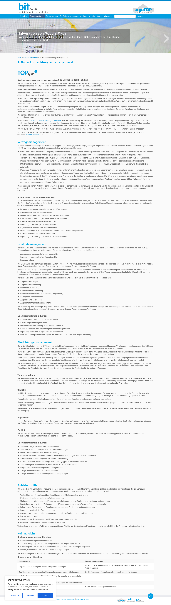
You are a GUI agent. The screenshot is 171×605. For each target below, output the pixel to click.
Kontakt (99, 16)
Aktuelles (23, 16)
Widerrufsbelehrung (82, 599)
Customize (15, 595)
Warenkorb (108, 16)
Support (86, 16)
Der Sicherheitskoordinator (70, 16)
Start (19, 57)
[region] (30, 588)
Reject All (30, 595)
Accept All (45, 595)
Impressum (56, 599)
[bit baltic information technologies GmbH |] (32, 8)
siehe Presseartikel (34, 134)
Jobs (93, 16)
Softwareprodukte (36, 16)
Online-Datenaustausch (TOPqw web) (46, 120)
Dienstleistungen (52, 16)
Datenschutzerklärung (68, 599)
